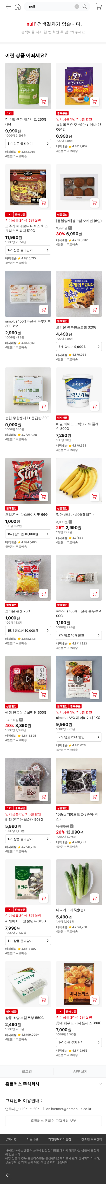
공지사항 (10, 1129)
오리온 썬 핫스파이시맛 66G (26, 514)
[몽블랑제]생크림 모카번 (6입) (79, 221)
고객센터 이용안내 (22, 1090)
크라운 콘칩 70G (17, 611)
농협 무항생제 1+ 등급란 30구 (27, 418)
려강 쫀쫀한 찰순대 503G (24, 819)
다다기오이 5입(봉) (70, 910)
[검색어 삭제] (77, 6)
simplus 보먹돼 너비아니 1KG (78, 718)
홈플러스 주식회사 (22, 1073)
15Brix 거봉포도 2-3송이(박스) (77, 816)
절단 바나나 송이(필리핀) (75, 514)
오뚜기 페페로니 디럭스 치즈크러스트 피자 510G (26, 228)
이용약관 (31, 1129)
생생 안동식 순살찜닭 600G (25, 712)
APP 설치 (80, 1071)
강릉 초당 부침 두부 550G (24, 1018)
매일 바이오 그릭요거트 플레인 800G (77, 426)
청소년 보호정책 (88, 1129)
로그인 (27, 1071)
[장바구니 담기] (43, 101)
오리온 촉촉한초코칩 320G (76, 327)
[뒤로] (8, 6)
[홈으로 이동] (17, 6)
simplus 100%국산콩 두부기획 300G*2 (28, 323)
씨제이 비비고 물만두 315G (25, 921)
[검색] (85, 6)
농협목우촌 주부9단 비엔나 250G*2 (79, 126)
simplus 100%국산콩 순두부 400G (79, 613)
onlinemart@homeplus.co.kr (68, 1099)
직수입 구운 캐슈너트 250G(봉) (25, 121)
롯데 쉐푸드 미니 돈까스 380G (79, 1023)
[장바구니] (98, 6)
